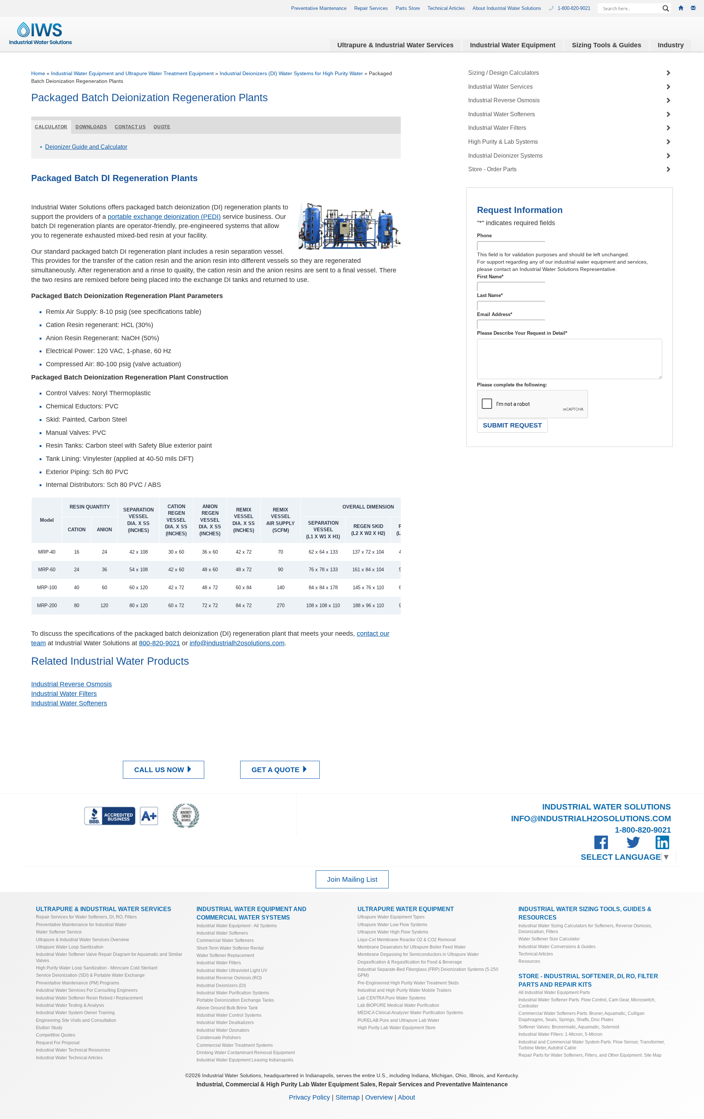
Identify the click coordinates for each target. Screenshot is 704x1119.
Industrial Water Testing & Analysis (70, 1005)
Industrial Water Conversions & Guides (556, 946)
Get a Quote (216, 733)
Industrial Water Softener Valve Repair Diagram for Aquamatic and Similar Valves (109, 957)
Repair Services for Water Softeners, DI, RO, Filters (86, 916)
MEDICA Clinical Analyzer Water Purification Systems (410, 1012)
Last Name (490, 295)
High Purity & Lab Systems (503, 142)
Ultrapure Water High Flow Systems (393, 931)
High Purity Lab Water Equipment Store (397, 1027)
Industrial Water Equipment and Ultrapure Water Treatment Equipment (132, 73)
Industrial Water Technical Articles (69, 1057)
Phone (484, 235)
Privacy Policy (309, 1097)
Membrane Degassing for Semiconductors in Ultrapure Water (418, 954)
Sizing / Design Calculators (503, 73)
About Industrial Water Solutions (507, 8)
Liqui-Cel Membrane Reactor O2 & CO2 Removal (407, 939)
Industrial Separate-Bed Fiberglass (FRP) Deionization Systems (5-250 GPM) (428, 972)
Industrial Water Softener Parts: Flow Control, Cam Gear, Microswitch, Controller (587, 1002)
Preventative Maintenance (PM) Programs (77, 982)
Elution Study (49, 1027)
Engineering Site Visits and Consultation (76, 1020)
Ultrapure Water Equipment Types (391, 916)
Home (38, 73)
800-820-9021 (159, 643)
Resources (529, 961)
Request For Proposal (58, 1042)
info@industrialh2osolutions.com (237, 643)
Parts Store (408, 8)
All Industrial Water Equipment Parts (554, 992)
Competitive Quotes (55, 1034)
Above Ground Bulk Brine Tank (227, 1007)
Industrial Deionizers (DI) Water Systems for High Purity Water (291, 73)
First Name (490, 276)
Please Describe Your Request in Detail (522, 333)
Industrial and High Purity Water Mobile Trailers (404, 990)
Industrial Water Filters (64, 693)
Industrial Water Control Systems (229, 1015)
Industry (671, 45)
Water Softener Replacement (225, 955)
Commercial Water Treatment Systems (235, 1045)
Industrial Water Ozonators (223, 1030)
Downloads (91, 126)
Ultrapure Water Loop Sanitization (69, 946)
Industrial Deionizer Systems (505, 156)
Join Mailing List (352, 879)
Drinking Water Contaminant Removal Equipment (246, 1052)
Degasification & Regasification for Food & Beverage (410, 962)
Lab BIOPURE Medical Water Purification (398, 1005)
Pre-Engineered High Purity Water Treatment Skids (408, 982)
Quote (162, 126)
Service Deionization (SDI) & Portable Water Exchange (90, 975)
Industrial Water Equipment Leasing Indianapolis (245, 1059)
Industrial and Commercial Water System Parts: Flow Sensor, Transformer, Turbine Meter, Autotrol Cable (591, 1044)
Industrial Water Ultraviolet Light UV (232, 970)
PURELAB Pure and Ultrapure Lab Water (398, 1020)
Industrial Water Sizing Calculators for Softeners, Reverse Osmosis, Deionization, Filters (585, 928)
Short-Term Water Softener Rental (230, 948)
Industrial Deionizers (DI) (221, 985)
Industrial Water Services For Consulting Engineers (87, 990)
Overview (379, 1097)
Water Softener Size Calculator (549, 938)
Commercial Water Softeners (225, 940)
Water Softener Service (59, 931)
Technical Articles (446, 8)
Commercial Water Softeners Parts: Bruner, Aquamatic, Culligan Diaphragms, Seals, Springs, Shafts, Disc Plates (581, 1016)
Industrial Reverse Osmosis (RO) (229, 977)
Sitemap (348, 1097)
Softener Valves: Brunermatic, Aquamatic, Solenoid (568, 1026)
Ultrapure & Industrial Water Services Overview (82, 939)
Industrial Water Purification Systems (233, 992)
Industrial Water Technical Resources (73, 1050)
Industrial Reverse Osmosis (71, 684)
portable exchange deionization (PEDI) (164, 216)
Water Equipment (513, 45)
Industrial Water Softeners (69, 703)
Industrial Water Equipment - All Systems (237, 925)
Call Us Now (160, 770)
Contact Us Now (216, 721)
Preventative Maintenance (318, 8)
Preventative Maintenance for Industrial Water (81, 924)
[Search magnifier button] (666, 8)
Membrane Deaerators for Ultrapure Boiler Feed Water (412, 946)
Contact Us (130, 126)
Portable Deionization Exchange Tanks (235, 1000)
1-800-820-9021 (575, 8)
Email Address (494, 314)
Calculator (51, 126)
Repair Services (371, 8)
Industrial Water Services (500, 87)
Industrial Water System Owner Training (75, 1012)
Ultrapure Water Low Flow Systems (392, 924)
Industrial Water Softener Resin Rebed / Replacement (89, 997)
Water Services (395, 45)
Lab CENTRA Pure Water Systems (392, 997)
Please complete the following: (512, 385)
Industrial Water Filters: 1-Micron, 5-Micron (560, 1034)
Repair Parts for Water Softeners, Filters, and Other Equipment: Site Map (589, 1055)
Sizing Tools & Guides (606, 45)
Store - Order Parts (492, 169)
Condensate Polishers (219, 1037)
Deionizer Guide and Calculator (86, 147)
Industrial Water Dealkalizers (225, 1022)
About (406, 1097)
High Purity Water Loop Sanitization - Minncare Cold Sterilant (96, 967)
